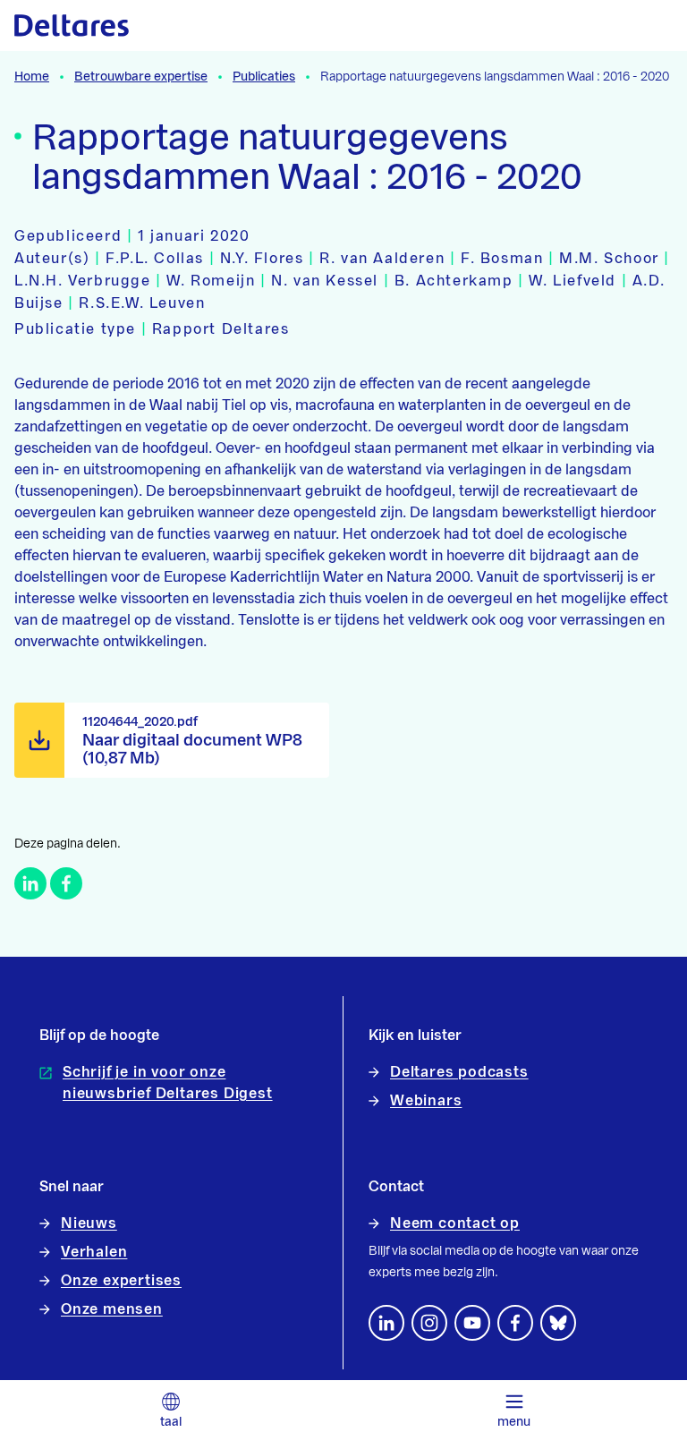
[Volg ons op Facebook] (515, 1323)
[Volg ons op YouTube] (472, 1323)
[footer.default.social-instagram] (429, 1323)
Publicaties (264, 77)
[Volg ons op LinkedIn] (386, 1323)
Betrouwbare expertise (141, 77)
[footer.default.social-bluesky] (558, 1323)
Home (31, 77)
